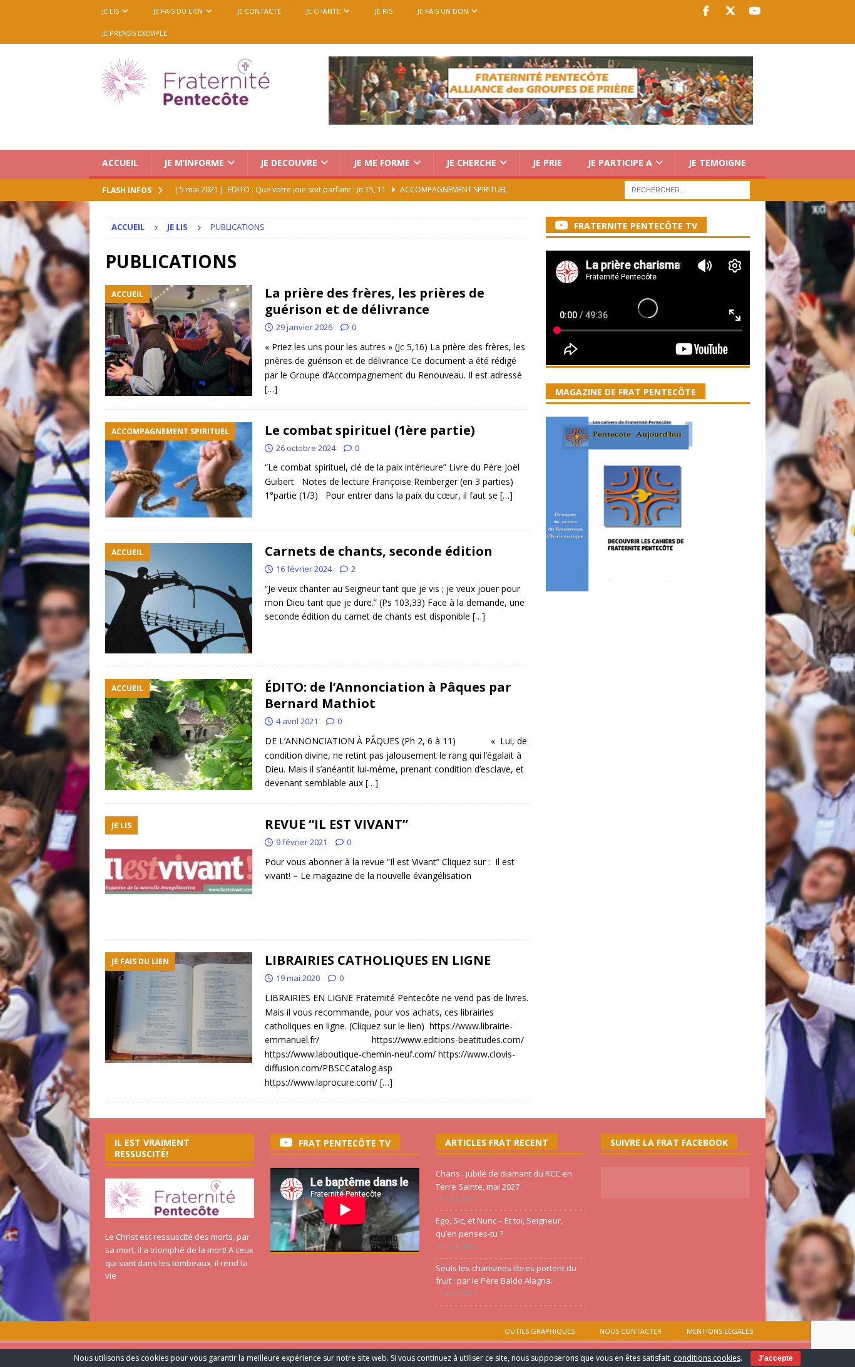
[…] (271, 389)
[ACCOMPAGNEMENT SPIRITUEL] (178, 469)
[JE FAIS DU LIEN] (178, 1007)
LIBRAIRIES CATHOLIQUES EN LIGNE (378, 960)
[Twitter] (730, 11)
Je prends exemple (134, 33)
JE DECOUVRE (288, 163)
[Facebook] (706, 11)
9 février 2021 (301, 842)
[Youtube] (754, 11)
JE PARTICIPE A (620, 163)
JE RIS (383, 11)
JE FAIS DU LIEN (178, 11)
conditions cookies (706, 1358)
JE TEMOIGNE (717, 163)
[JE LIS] (178, 871)
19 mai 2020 (298, 978)
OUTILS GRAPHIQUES (539, 1331)
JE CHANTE (323, 11)
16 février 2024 (304, 568)
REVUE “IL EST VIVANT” (336, 824)
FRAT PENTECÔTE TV (345, 1143)
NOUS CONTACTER (631, 1331)
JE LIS (110, 11)
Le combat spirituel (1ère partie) (370, 430)
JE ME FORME (382, 163)
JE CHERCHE (471, 163)
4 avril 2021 (297, 721)
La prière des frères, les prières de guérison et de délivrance (374, 301)
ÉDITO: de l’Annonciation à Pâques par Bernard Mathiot (388, 695)
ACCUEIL (120, 163)
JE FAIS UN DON (442, 11)
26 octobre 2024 (305, 448)
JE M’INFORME (194, 163)
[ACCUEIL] (178, 340)
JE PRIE (547, 163)
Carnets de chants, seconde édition (379, 551)
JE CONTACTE (259, 11)
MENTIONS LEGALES (720, 1331)
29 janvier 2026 (304, 327)
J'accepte (775, 1358)
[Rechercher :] (687, 189)
